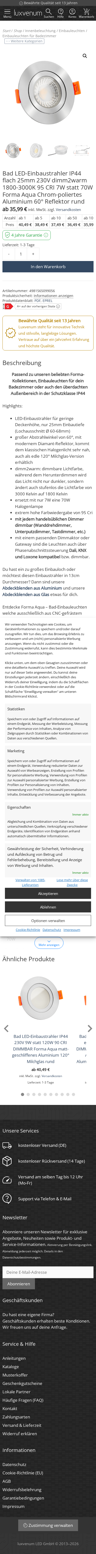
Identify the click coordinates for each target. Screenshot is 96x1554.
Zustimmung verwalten (51, 1525)
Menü (7, 17)
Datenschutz (52, 929)
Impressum (72, 929)
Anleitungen (14, 1358)
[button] (84, 56)
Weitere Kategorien (27, 41)
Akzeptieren (48, 893)
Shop (18, 30)
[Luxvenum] (28, 13)
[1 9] (67, 1094)
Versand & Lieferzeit (21, 1425)
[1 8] (62, 1094)
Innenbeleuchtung (40, 30)
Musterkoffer (15, 1375)
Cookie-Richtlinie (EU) (22, 1473)
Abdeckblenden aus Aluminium (32, 588)
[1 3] (33, 1094)
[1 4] (39, 1094)
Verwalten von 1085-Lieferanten (30, 882)
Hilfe (60, 17)
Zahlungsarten (16, 1417)
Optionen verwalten (48, 920)
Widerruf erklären (19, 1433)
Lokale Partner (16, 1392)
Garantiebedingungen (23, 1498)
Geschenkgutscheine (22, 1383)
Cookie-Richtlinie (28, 929)
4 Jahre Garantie (26, 235)
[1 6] (50, 1094)
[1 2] (28, 1094)
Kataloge (10, 1366)
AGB (6, 1481)
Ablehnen (48, 907)
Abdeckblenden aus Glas (25, 594)
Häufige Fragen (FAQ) (22, 1400)
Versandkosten (68, 209)
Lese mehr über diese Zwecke (72, 882)
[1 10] (73, 1094)
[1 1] (22, 1094)
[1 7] (56, 1094)
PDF (37, 300)
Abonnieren (18, 1284)
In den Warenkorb (48, 266)
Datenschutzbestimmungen (21, 1257)
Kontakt (9, 1408)
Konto (72, 17)
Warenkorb (86, 13)
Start (6, 30)
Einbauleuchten (72, 30)
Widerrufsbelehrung (21, 1489)
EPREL (47, 300)
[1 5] (45, 1094)
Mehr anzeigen (49, 945)
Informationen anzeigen (53, 295)
